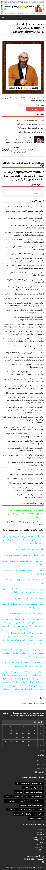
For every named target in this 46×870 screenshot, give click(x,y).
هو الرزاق (28, 814)
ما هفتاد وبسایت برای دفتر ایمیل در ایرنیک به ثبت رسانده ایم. (24, 810)
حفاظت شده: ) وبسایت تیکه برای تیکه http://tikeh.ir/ (25, 478)
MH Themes (37, 868)
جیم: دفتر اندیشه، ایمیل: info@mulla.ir (30, 128)
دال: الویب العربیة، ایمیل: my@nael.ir (31, 132)
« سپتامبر (41, 750)
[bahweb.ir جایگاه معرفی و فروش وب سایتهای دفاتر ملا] (23, 14)
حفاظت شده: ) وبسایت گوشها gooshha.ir (29, 469)
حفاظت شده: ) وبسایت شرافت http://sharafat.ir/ (26, 474)
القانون (26, 788)
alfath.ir (41, 830)
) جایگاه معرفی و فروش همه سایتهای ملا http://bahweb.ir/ (23, 294)
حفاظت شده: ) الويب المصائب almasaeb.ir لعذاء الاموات (24, 206)
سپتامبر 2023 (39, 761)
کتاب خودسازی (18, 814)
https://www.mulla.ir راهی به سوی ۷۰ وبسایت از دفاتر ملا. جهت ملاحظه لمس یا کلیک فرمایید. (23, 175)
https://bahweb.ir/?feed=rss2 (33, 704)
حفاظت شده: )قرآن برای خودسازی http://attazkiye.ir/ (25, 353)
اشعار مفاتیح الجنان (36, 788)
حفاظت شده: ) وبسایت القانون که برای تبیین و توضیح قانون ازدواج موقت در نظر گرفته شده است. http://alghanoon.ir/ (23, 419)
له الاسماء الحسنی (36, 801)
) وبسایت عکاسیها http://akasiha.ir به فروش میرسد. (25, 254)
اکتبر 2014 (40, 768)
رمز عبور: (40, 105)
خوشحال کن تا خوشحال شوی (33, 792)
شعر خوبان (18, 792)
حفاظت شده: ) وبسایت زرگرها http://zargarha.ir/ (26, 483)
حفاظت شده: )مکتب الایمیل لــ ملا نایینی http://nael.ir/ (25, 393)
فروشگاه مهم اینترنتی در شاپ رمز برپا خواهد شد (28, 796)
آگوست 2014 (39, 772)
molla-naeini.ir (23, 783)
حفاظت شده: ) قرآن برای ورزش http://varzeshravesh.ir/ (23, 298)
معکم (40, 814)
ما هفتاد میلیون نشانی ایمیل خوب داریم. (16, 801)
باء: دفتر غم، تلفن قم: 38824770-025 (30, 124)
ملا (37, 36)
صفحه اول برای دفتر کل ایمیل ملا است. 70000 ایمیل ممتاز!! (25, 523)
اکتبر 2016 (40, 764)
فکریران (8, 796)
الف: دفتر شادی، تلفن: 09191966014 (30, 120)
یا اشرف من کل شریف (35, 818)
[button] (3, 17)
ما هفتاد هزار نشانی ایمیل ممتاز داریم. (31, 805)
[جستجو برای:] (23, 193)
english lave (37, 783)
